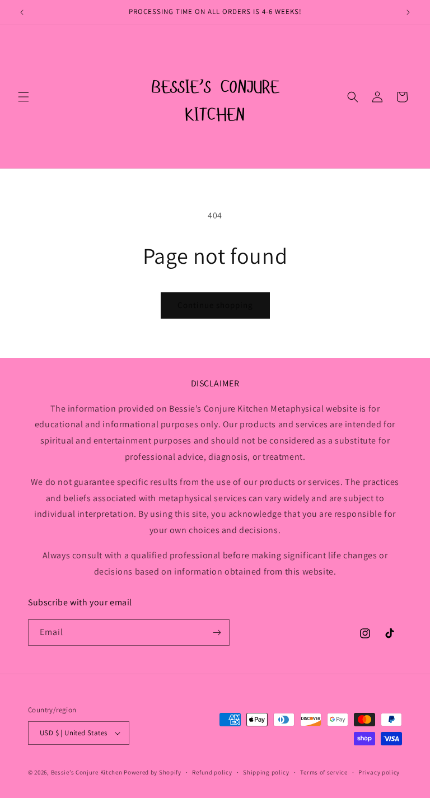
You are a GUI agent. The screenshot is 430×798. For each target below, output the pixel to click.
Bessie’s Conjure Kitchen (87, 772)
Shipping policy (266, 772)
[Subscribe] (216, 632)
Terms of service (323, 772)
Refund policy (212, 772)
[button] (23, 97)
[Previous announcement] (22, 12)
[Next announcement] (408, 12)
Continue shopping (215, 305)
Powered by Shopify (152, 772)
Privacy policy (379, 772)
